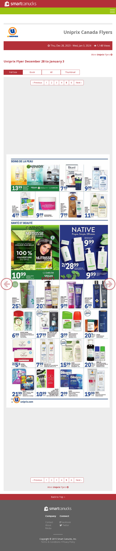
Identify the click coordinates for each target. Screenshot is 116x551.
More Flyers (101, 54)
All (51, 72)
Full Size (13, 72)
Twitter (65, 525)
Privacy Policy (68, 541)
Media (48, 528)
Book (32, 72)
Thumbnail (70, 72)
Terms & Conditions (50, 541)
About (48, 525)
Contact (49, 522)
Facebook (66, 522)
